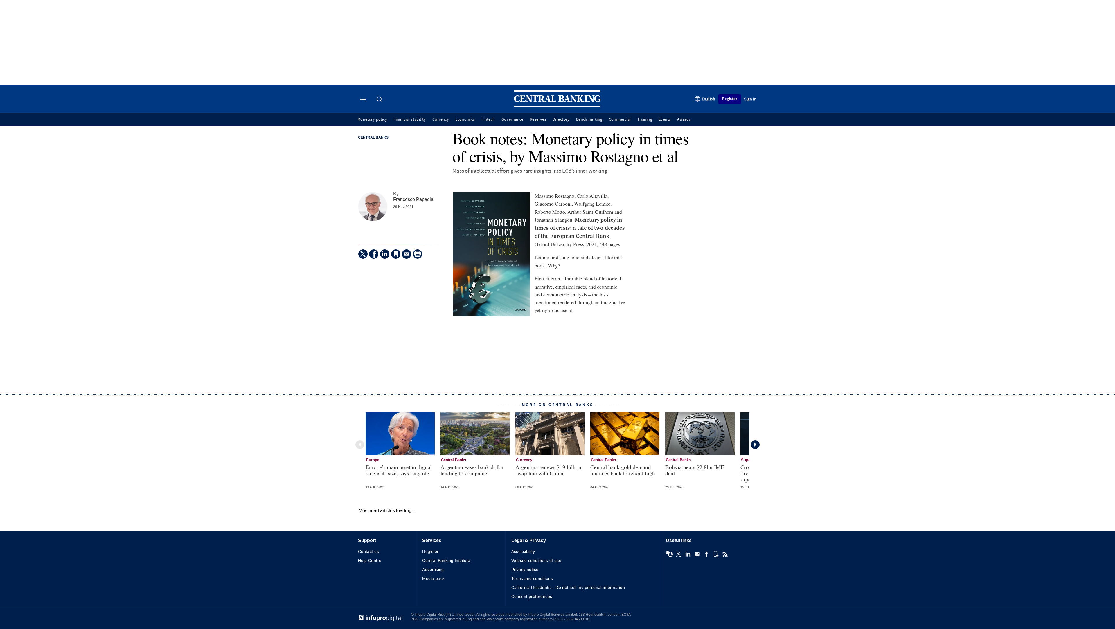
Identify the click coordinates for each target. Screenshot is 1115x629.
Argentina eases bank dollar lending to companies (472, 470)
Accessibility (523, 551)
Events (665, 119)
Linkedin (687, 554)
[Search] (380, 99)
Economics (465, 119)
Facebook (706, 554)
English (708, 99)
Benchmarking (589, 119)
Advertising (433, 569)
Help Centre (370, 560)
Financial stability (409, 119)
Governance (512, 119)
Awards (683, 119)
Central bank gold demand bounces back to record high (622, 470)
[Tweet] (363, 254)
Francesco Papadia (413, 199)
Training (644, 119)
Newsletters (697, 554)
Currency (440, 119)
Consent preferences (531, 596)
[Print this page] (417, 254)
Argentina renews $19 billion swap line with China (548, 470)
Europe (372, 460)
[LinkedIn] (384, 254)
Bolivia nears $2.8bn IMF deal (694, 470)
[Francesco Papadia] (372, 206)
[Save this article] (395, 254)
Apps (715, 554)
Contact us (368, 551)
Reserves (538, 119)
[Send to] (406, 254)
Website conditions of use (536, 560)
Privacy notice (525, 569)
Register (729, 98)
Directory (561, 119)
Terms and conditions (532, 578)
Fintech (488, 119)
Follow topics (669, 554)
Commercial (620, 119)
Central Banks (373, 137)
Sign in (750, 99)
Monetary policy (372, 119)
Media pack (433, 578)
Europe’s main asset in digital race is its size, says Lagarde (399, 470)
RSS (725, 554)
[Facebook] (373, 254)
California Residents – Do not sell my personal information (568, 587)
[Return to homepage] (557, 106)
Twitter (678, 554)
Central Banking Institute (446, 560)
